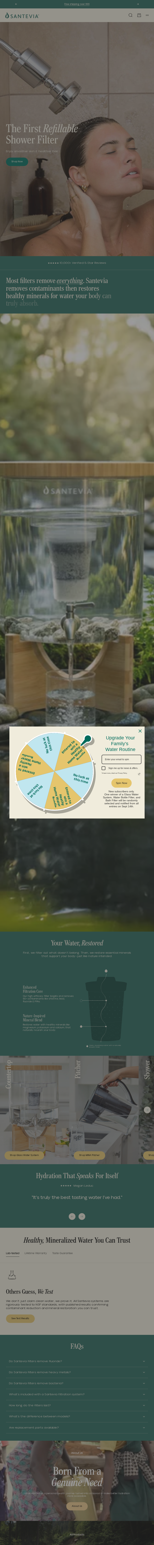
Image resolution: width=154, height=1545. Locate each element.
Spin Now (121, 780)
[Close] (140, 731)
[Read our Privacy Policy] (139, 771)
